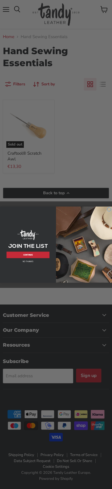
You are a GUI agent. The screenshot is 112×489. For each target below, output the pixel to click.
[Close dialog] (109, 209)
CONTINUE (28, 255)
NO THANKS (28, 261)
